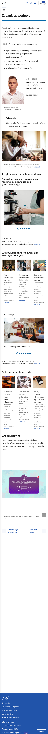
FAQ (27, 3)
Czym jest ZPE (7, 714)
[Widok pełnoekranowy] (44, 515)
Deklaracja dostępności (11, 707)
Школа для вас (8, 722)
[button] (31, 2)
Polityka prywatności (10, 710)
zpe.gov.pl (37, 166)
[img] (13, 89)
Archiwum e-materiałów (11, 725)
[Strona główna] (12, 698)
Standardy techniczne (10, 717)
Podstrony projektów (10, 729)
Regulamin (6, 703)
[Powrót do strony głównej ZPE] (5, 3)
